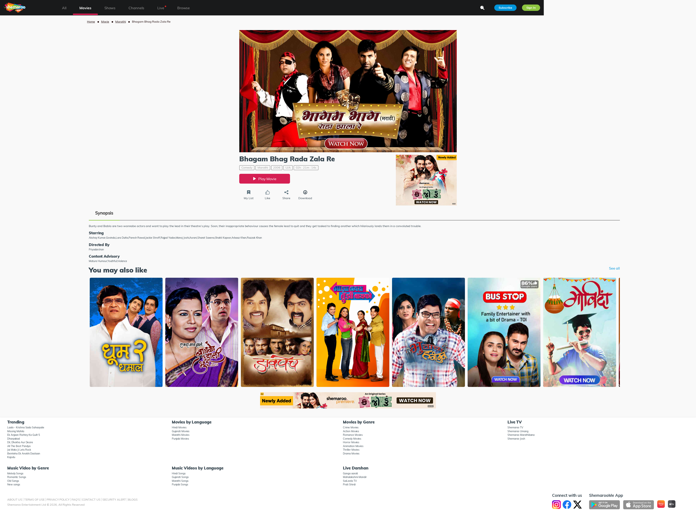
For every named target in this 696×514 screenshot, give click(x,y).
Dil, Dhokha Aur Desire (20, 442)
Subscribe (505, 7)
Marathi (120, 21)
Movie (105, 21)
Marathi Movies (180, 435)
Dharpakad (13, 438)
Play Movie (267, 179)
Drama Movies (351, 453)
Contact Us (91, 499)
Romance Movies (353, 435)
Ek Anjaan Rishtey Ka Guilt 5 (23, 435)
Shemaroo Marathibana (521, 435)
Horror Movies (351, 442)
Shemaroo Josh (516, 438)
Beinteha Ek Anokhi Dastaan (23, 453)
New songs (13, 484)
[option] (126, 333)
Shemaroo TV (515, 427)
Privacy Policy (58, 499)
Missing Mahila (15, 431)
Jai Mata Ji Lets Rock (19, 449)
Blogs (133, 499)
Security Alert (114, 499)
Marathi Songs (180, 480)
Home (91, 21)
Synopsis (104, 213)
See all (614, 268)
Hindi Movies (179, 427)
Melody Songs (15, 473)
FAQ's (76, 499)
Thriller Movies (351, 449)
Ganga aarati (350, 473)
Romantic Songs (16, 477)
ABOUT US (14, 499)
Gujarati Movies (181, 431)
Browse (183, 8)
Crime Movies (351, 427)
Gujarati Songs (180, 477)
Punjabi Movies (180, 438)
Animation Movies (353, 446)
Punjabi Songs (180, 484)
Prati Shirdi (349, 484)
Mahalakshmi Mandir (354, 477)
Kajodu (11, 457)
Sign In (531, 7)
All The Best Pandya (18, 446)
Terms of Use (34, 499)
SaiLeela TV (350, 480)
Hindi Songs (179, 473)
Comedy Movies (352, 438)
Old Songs (13, 480)
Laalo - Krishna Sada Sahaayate (25, 427)
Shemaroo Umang (518, 431)
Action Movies (351, 431)
